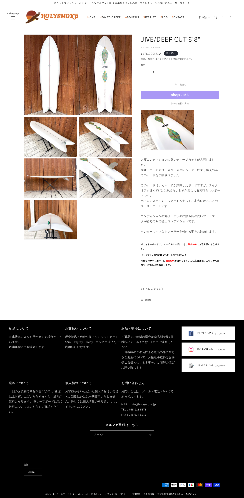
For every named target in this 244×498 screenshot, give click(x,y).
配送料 (151, 58)
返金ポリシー (97, 494)
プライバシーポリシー (117, 494)
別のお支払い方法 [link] (180, 103)
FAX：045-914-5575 (133, 415)
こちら (34, 407)
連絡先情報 (149, 494)
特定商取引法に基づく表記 (170, 494)
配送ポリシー (192, 494)
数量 (143, 64)
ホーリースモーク (61, 494)
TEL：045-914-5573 (133, 409)
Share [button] (148, 299)
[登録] (150, 434)
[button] (13, 20)
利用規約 (136, 494)
